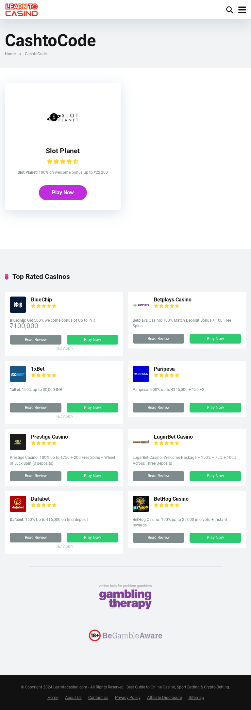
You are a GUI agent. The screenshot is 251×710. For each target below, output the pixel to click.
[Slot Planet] (62, 135)
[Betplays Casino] (141, 311)
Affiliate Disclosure (164, 697)
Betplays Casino (173, 300)
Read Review (36, 339)
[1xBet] (18, 380)
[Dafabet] (18, 510)
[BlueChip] (18, 311)
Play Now (63, 192)
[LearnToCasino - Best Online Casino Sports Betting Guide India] (22, 9)
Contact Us (98, 697)
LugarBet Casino (173, 437)
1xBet (37, 369)
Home (10, 54)
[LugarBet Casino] (141, 448)
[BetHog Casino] (141, 510)
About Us (73, 697)
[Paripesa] (141, 380)
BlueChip (41, 300)
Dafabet (40, 499)
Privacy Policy (128, 697)
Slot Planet (63, 151)
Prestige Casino (49, 437)
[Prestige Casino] (18, 448)
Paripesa (164, 369)
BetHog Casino (171, 499)
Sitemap (196, 697)
